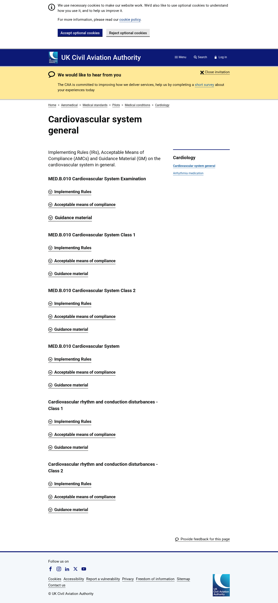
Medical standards (95, 105)
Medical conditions (137, 105)
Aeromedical (69, 105)
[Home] (53, 57)
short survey (204, 85)
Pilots (116, 105)
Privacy (128, 579)
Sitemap (183, 579)
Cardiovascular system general (194, 166)
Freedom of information (155, 579)
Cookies (54, 579)
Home (52, 105)
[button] (215, 72)
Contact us (56, 585)
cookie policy (130, 19)
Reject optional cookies (128, 33)
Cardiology (162, 105)
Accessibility (74, 579)
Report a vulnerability (103, 579)
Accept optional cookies (80, 33)
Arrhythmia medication (188, 173)
